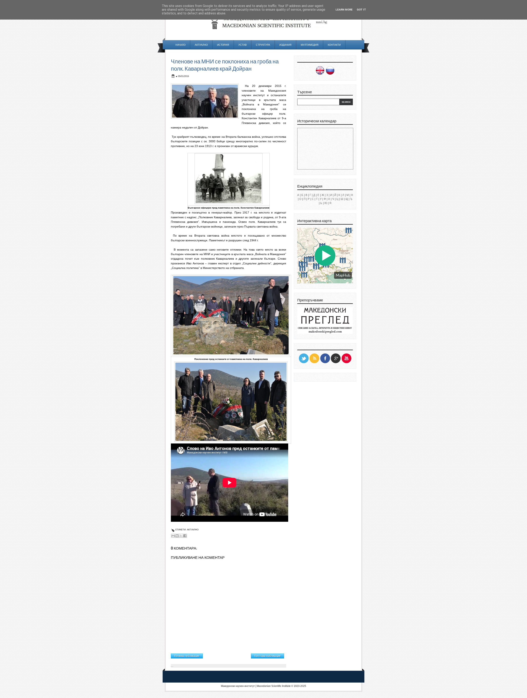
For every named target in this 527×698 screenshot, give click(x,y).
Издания (285, 44)
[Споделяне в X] (181, 536)
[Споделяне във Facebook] (185, 536)
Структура (263, 44)
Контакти (334, 44)
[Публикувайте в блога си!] (177, 536)
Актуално (201, 44)
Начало (180, 44)
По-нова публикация (186, 656)
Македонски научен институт (238, 686)
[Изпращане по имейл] (173, 536)
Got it (361, 9)
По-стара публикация (267, 656)
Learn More (344, 9)
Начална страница (227, 655)
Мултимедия (309, 44)
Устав (242, 44)
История (223, 44)
